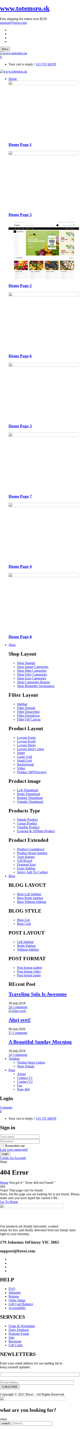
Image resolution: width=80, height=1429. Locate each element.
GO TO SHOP (46, 64)
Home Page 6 (20, 356)
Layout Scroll (26, 741)
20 (18, 1007)
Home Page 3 (20, 426)
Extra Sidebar (26, 868)
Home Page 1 (20, 144)
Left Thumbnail (27, 790)
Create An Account (13, 1158)
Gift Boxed (24, 860)
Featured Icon (26, 864)
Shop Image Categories (32, 667)
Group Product (27, 823)
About (21, 1074)
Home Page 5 (20, 214)
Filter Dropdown (28, 715)
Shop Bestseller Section (36, 686)
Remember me (15, 1146)
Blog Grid (24, 924)
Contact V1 (25, 1078)
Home (4, 1182)
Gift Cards (16, 1345)
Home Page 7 (20, 496)
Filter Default (26, 708)
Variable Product (28, 827)
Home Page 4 (20, 566)
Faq (19, 1085)
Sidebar (22, 704)
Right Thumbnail (28, 794)
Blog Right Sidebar (30, 898)
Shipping (15, 1292)
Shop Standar (26, 663)
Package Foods (19, 1333)
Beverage (15, 1341)
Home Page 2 (20, 285)
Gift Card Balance (21, 1304)
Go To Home (9, 1202)
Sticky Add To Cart (32, 872)
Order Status (17, 1300)
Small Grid (24, 760)
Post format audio (29, 975)
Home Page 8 (20, 636)
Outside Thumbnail (30, 801)
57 (18, 1033)
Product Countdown (30, 849)
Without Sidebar (28, 949)
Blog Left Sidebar (29, 894)
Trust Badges (26, 857)
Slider (21, 753)
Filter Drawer (28, 712)
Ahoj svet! (20, 1020)
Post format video (29, 971)
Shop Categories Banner (33, 682)
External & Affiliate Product (36, 831)
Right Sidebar (26, 945)
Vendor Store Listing (31, 1062)
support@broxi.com (13, 23)
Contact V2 (25, 1081)
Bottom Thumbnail (30, 798)
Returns (14, 1296)
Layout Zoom (26, 737)
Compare (6, 1107)
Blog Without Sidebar (31, 902)
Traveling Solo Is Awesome (38, 994)
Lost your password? (14, 1149)
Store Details (25, 1066)
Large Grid (24, 756)
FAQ (12, 1289)
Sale (11, 1337)
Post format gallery (29, 967)
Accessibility (17, 1308)
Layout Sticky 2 (30, 749)
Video (21, 768)
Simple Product (27, 819)
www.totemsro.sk (25, 8)
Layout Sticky (26, 745)
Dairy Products (19, 1330)
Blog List (23, 920)
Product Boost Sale (32, 853)
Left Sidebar (25, 942)
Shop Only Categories (32, 674)
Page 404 (23, 1089)
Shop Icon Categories (31, 678)
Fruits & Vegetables (22, 1326)
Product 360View (32, 772)
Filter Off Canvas (29, 719)
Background (25, 764)
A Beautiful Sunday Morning (40, 1042)
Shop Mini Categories (32, 670)
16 (18, 1055)
